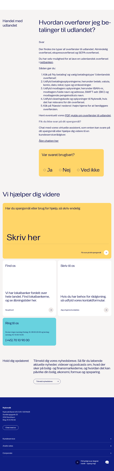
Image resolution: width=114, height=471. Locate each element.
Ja (49, 170)
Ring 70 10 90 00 (9, 420)
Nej (66, 170)
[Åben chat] (107, 462)
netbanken (46, 62)
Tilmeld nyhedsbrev (44, 381)
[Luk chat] (77, 462)
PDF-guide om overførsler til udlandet (88, 115)
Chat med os (10, 427)
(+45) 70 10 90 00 (17, 340)
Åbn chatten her (49, 140)
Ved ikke (90, 170)
